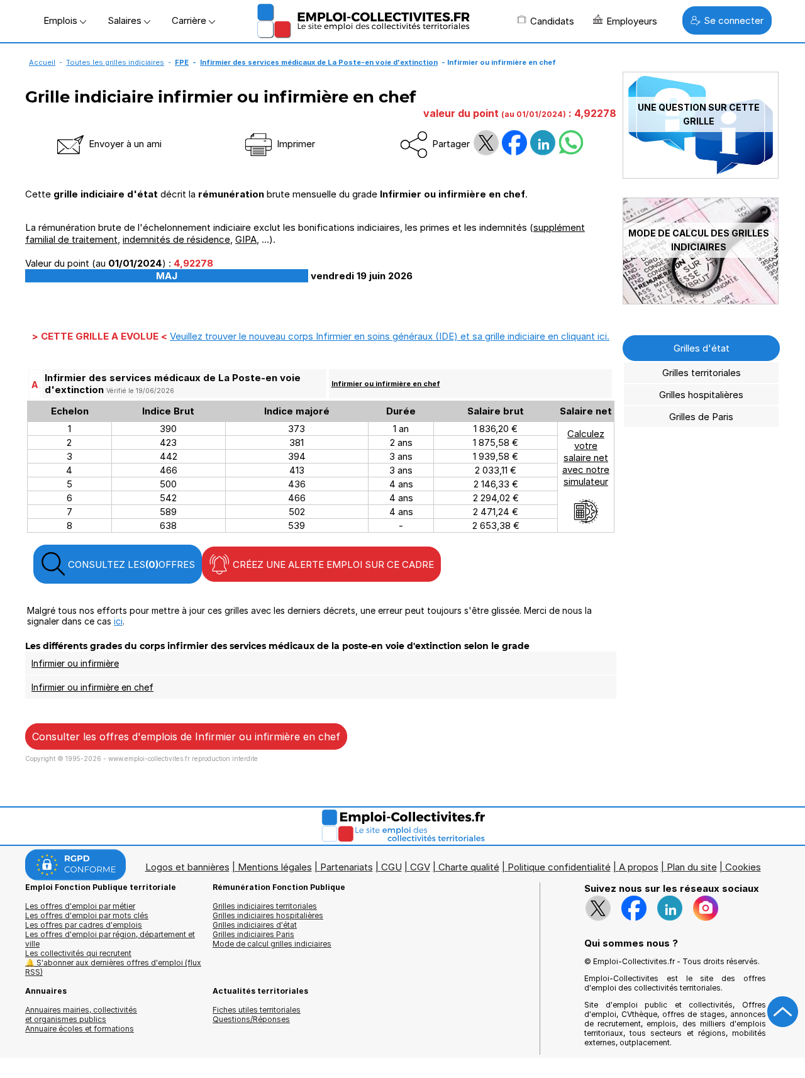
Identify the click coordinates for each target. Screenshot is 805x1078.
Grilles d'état (702, 348)
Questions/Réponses (251, 1019)
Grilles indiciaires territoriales (265, 906)
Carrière (190, 20)
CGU (391, 867)
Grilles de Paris (701, 417)
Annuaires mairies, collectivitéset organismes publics (81, 1014)
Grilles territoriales (701, 373)
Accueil (42, 62)
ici (118, 621)
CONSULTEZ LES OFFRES (130, 564)
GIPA (246, 239)
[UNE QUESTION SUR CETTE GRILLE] (701, 175)
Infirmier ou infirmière (75, 663)
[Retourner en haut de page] (783, 1012)
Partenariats (346, 867)
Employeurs (631, 21)
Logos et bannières (187, 867)
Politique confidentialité (559, 867)
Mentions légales (275, 867)
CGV (420, 867)
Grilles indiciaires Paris (253, 934)
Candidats (552, 21)
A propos (638, 867)
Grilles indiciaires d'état (255, 925)
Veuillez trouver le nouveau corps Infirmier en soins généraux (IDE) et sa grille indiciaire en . (389, 336)
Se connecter (733, 20)
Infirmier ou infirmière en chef (385, 383)
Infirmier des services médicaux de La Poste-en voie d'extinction (319, 62)
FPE (182, 62)
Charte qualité (468, 867)
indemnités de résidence (176, 239)
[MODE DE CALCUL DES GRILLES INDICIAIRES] (701, 301)
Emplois (61, 20)
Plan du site (692, 867)
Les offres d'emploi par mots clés (86, 915)
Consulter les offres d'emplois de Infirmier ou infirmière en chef (186, 736)
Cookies (743, 867)
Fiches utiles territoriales (257, 1009)
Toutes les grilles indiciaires (115, 62)
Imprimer (294, 144)
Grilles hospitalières (701, 395)
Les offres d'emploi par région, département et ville (110, 939)
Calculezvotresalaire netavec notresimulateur (585, 457)
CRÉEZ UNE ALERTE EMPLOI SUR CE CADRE (332, 564)
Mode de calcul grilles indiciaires (272, 943)
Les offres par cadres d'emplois (83, 925)
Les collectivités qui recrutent (78, 953)
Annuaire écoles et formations (79, 1028)
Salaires (126, 20)
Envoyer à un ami (124, 144)
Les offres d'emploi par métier (80, 906)
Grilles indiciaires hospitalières (268, 915)
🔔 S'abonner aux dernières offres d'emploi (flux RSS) (113, 967)
